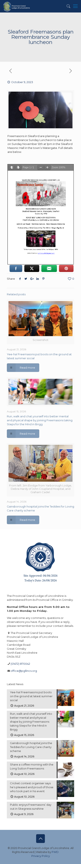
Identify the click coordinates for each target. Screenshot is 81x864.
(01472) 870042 (20, 663)
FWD (55, 852)
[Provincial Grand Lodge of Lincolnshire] (17, 6)
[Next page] (18, 167)
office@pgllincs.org (24, 670)
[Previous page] (12, 167)
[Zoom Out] (41, 167)
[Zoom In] (47, 167)
